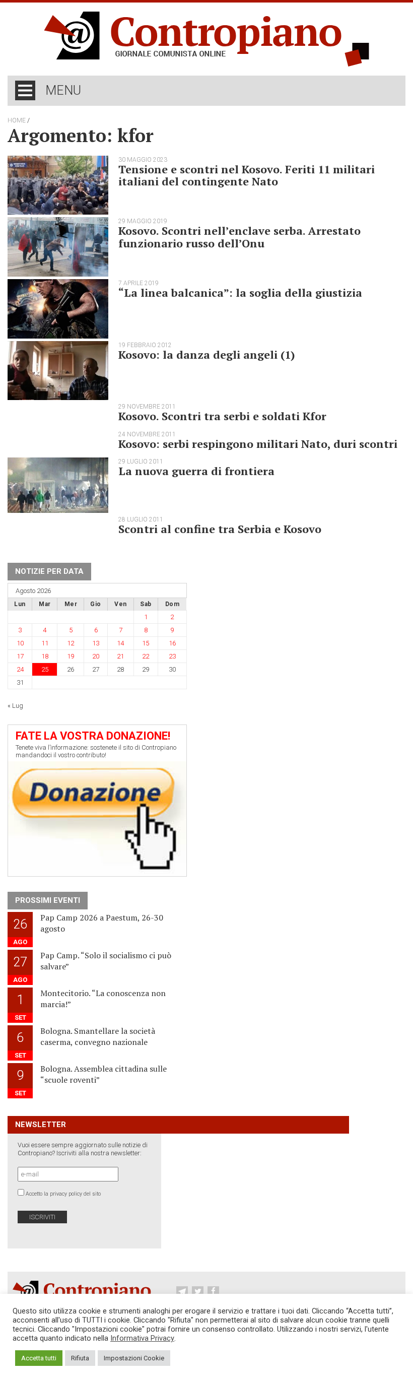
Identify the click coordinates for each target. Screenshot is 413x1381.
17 (20, 656)
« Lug (15, 705)
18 (44, 656)
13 (95, 643)
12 (70, 643)
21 (120, 656)
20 (95, 656)
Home (17, 120)
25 (44, 669)
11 (44, 643)
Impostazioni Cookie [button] (134, 1358)
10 (20, 643)
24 (20, 669)
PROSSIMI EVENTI (47, 900)
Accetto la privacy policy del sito (63, 1194)
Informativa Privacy (142, 1338)
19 (70, 656)
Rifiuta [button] (80, 1358)
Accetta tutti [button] (38, 1358)
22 (145, 656)
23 (172, 656)
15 (145, 643)
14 (120, 643)
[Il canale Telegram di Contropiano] (183, 1291)
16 (172, 643)
